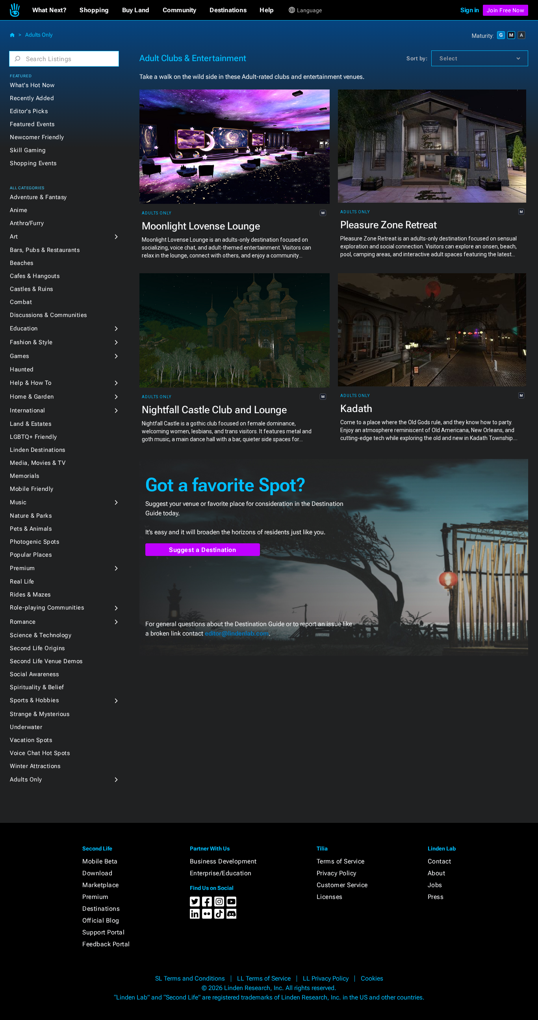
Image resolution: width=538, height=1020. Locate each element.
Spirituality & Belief (37, 687)
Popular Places (31, 554)
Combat (21, 302)
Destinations (101, 908)
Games (19, 356)
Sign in (469, 10)
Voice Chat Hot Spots (40, 753)
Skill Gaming (28, 150)
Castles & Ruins (31, 289)
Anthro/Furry (27, 223)
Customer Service (342, 885)
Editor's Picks (29, 111)
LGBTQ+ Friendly (33, 436)
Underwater (26, 727)
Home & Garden (32, 396)
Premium (22, 568)
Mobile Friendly (32, 488)
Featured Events (32, 124)
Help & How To (31, 382)
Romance (23, 621)
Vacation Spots (31, 740)
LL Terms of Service (264, 978)
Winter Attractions (35, 766)
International (27, 410)
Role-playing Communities (47, 607)
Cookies (372, 978)
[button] (49, 10)
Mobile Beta (100, 861)
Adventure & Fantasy (38, 197)
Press (436, 897)
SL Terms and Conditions (190, 978)
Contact (439, 861)
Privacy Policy (336, 873)
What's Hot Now (32, 85)
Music (18, 502)
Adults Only (38, 35)
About (436, 873)
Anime (19, 210)
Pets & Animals (31, 528)
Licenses (330, 897)
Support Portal (103, 932)
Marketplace (100, 885)
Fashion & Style (31, 342)
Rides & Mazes (30, 594)
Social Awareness (34, 674)
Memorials (24, 475)
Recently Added (32, 98)
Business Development (223, 861)
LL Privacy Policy (326, 978)
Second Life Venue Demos (46, 661)
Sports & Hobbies (34, 700)
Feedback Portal (106, 944)
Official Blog (100, 920)
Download (97, 873)
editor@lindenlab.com (237, 633)
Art (14, 236)
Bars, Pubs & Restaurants (45, 250)
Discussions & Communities (48, 315)
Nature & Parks (31, 515)
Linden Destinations (37, 449)
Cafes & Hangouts (34, 276)
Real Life (22, 581)
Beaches (21, 263)
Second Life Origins (37, 648)
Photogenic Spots (34, 541)
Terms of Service (341, 861)
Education (24, 328)
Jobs (435, 885)
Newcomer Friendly (37, 137)
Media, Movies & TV (37, 462)
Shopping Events (33, 163)
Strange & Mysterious (39, 714)
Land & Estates (30, 423)
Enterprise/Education (221, 873)
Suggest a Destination (202, 550)
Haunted (22, 369)
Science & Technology (40, 635)
